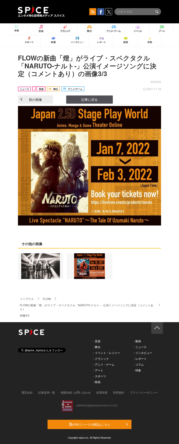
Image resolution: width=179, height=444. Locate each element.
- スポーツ (99, 376)
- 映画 (96, 382)
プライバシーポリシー (144, 392)
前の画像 (35, 99)
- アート (98, 370)
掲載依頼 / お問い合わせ (76, 392)
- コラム (139, 364)
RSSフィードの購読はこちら (91, 424)
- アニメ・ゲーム (103, 364)
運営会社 (27, 392)
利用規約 (118, 392)
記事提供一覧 (46, 392)
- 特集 (137, 370)
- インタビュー (143, 353)
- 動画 (137, 341)
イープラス (27, 299)
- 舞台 (96, 347)
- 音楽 (96, 341)
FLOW (47, 299)
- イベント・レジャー (106, 353)
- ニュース (140, 347)
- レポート (140, 358)
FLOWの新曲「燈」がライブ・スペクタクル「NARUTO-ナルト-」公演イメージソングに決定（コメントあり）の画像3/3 (87, 65)
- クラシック (101, 358)
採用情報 (101, 392)
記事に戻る (89, 99)
